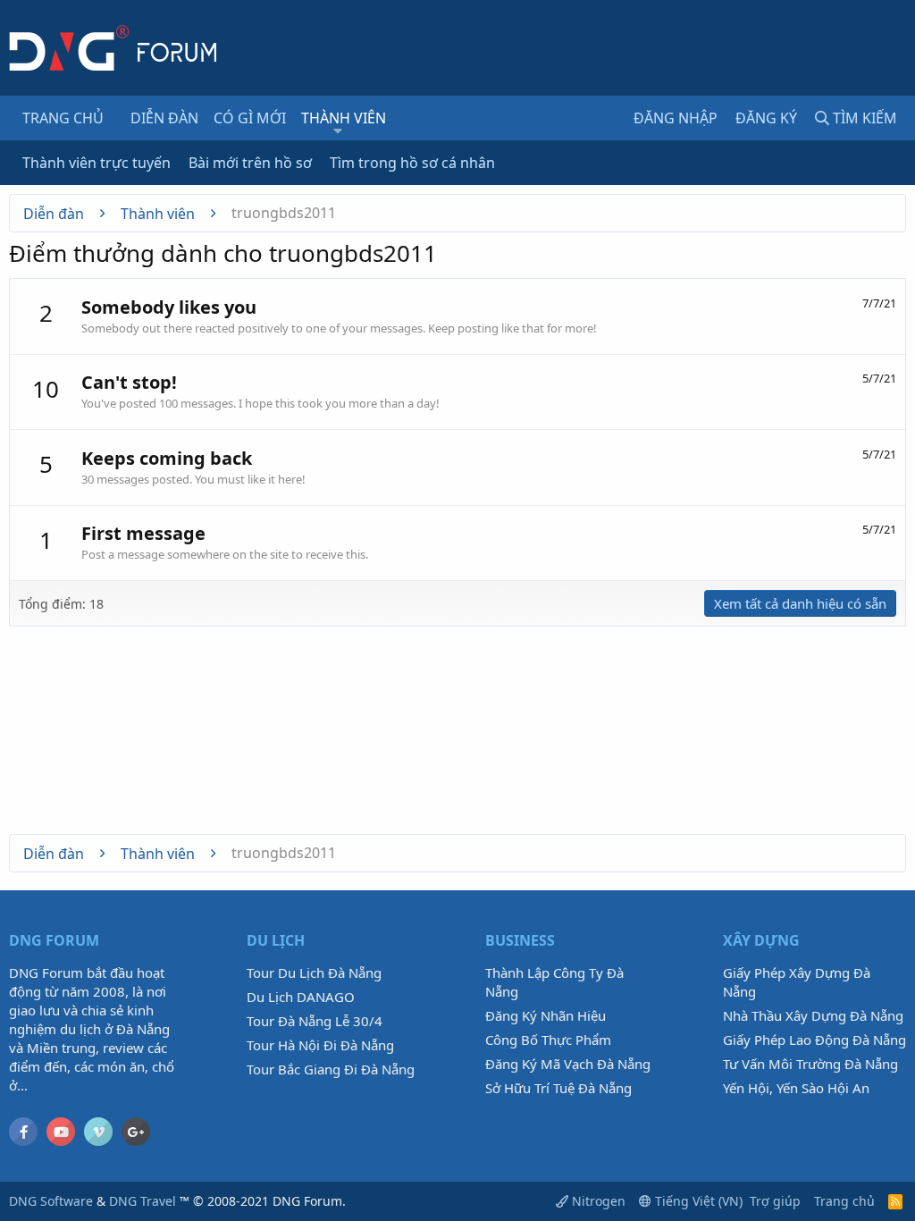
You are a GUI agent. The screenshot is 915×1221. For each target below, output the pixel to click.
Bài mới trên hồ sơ (250, 163)
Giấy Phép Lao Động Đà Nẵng (814, 1039)
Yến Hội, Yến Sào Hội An (796, 1088)
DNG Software (51, 1200)
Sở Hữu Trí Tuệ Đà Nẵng (558, 1088)
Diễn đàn (164, 118)
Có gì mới (250, 118)
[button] (337, 130)
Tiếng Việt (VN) (697, 1200)
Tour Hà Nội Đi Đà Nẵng (320, 1045)
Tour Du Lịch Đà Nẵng (314, 972)
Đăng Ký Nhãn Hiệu (545, 1015)
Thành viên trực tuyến (96, 163)
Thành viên (343, 118)
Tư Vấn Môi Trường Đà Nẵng (810, 1064)
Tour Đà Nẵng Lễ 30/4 (314, 1021)
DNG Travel (142, 1200)
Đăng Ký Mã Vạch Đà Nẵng (568, 1064)
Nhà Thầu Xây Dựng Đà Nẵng (813, 1015)
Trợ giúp (775, 1200)
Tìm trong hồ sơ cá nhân (412, 163)
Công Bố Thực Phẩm (548, 1039)
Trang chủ (63, 118)
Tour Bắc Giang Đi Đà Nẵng (331, 1069)
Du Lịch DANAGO (301, 997)
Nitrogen (596, 1200)
